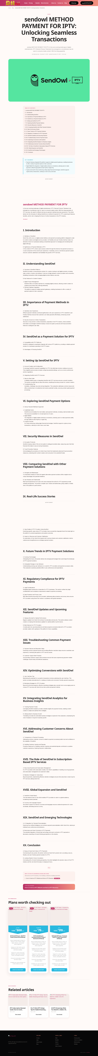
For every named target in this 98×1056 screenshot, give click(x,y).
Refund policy (77, 1042)
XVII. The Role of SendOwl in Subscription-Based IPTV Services (40, 146)
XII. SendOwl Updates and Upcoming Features (36, 135)
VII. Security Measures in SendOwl (34, 125)
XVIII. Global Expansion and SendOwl (34, 148)
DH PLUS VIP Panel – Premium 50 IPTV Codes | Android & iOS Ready (59, 937)
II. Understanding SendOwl (32, 114)
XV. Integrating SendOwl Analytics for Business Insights (38, 141)
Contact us (60, 3)
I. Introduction (29, 112)
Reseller (38, 3)
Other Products (58, 1046)
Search (56, 1042)
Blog (66, 3)
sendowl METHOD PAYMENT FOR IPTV (35, 110)
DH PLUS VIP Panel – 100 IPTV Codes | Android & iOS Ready (17, 936)
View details (18, 1014)
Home (25, 3)
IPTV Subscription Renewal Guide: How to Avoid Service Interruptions (18, 1009)
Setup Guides (39, 1042)
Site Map (88, 1052)
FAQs (56, 1037)
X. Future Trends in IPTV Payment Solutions (36, 131)
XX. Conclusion (29, 152)
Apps (37, 1039)
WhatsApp (73, 3)
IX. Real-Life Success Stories (32, 129)
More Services (44, 3)
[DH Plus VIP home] (13, 3)
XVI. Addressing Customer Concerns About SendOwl (38, 144)
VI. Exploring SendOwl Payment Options (35, 123)
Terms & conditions (78, 1039)
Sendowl (25, 219)
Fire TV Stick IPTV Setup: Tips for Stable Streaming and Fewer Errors (38, 1009)
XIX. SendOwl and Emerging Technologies (35, 150)
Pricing (31, 3)
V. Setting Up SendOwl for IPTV (33, 121)
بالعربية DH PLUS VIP (87, 3)
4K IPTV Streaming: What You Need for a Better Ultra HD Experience (59, 1009)
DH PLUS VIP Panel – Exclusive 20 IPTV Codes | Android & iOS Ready (38, 937)
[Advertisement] (49, 189)
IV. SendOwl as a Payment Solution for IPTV (36, 118)
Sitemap (75, 1044)
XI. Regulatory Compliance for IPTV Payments (36, 133)
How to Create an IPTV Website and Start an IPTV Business (39, 878)
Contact (57, 1044)
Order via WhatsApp (17, 969)
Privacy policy (77, 1037)
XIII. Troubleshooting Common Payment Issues (37, 137)
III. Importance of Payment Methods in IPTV (36, 116)
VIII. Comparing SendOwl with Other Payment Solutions (38, 127)
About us (53, 3)
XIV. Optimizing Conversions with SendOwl (35, 139)
